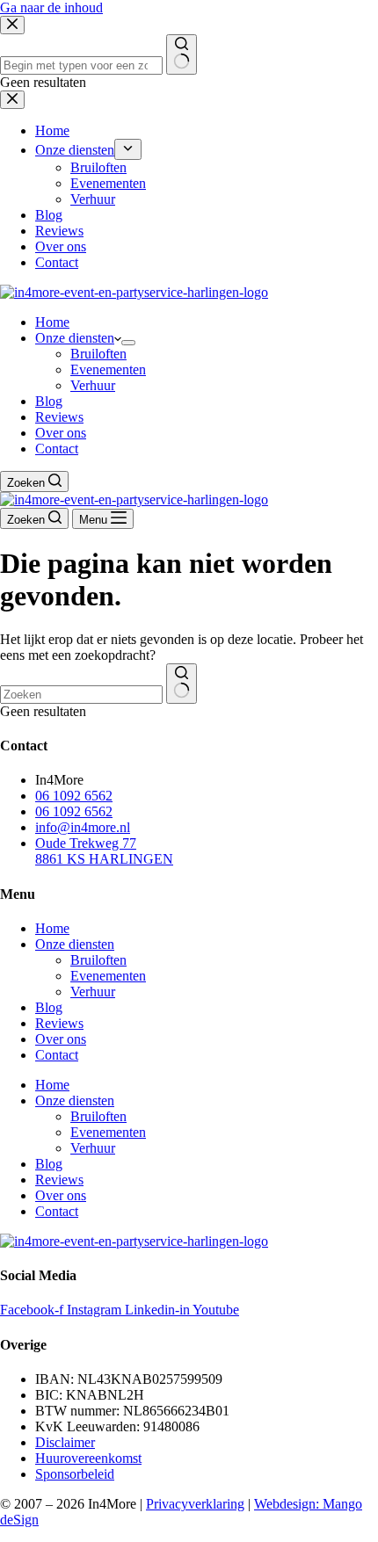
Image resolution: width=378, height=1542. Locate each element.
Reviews (59, 416)
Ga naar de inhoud (51, 7)
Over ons (60, 432)
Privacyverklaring (195, 1503)
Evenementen (108, 369)
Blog (48, 401)
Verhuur (92, 385)
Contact (56, 448)
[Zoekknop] (181, 683)
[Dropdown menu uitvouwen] (128, 342)
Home (52, 322)
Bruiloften (98, 353)
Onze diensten (74, 337)
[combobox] (81, 694)
